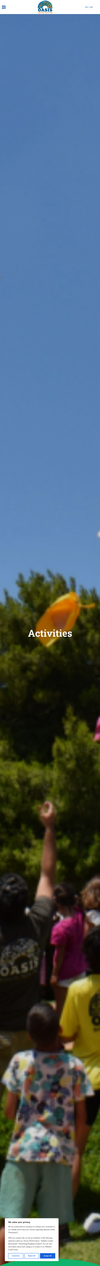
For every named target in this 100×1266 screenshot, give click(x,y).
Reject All (31, 1256)
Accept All (48, 1256)
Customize (16, 1256)
